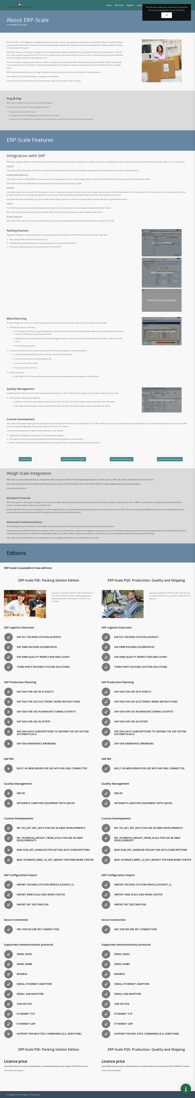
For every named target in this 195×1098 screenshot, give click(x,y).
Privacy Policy (35, 1095)
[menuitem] (109, 5)
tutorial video (15, 81)
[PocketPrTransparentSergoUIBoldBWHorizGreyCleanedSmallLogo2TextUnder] (20, 5)
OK (166, 15)
